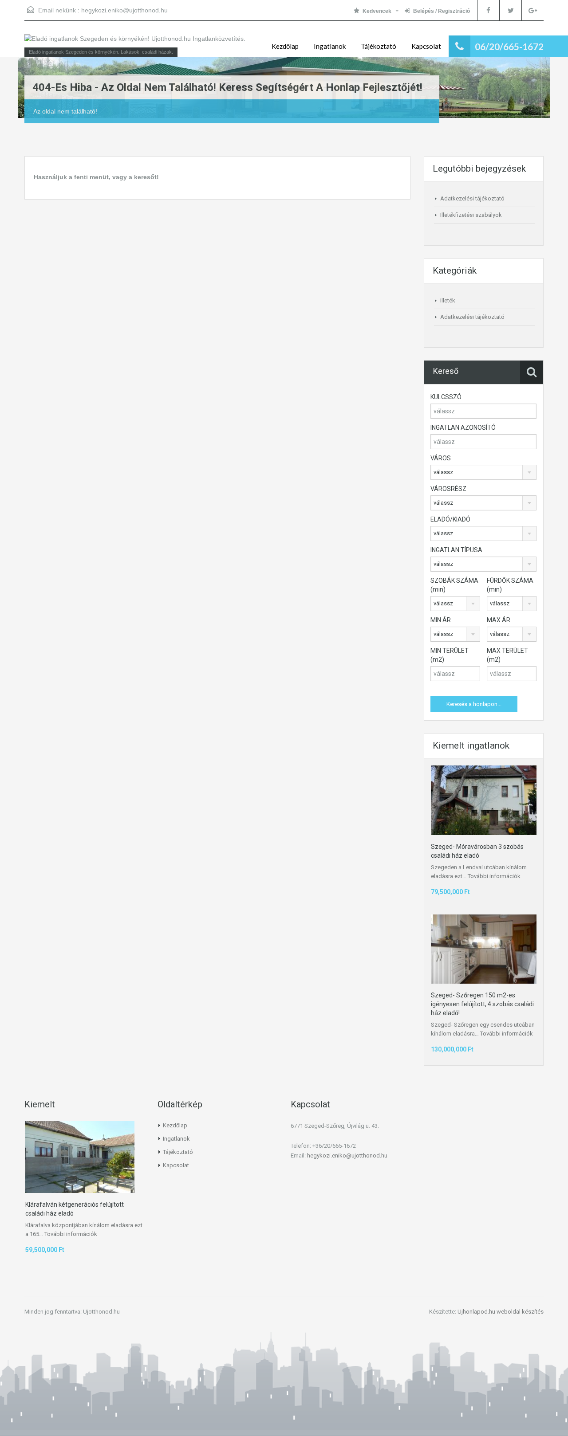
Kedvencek (377, 11)
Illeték (447, 300)
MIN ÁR (440, 620)
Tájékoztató (378, 46)
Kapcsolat (426, 46)
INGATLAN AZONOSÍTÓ (463, 427)
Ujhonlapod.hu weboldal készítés (501, 1311)
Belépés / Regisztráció (441, 11)
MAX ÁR (498, 620)
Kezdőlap (285, 46)
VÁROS (440, 458)
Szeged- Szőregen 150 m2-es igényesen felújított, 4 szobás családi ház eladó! (482, 1004)
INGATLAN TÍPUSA (456, 549)
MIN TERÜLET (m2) (449, 655)
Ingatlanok (330, 46)
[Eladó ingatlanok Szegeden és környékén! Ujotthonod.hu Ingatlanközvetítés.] (134, 43)
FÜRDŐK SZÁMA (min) (510, 585)
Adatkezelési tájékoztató (472, 198)
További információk (494, 876)
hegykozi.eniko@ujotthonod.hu (124, 10)
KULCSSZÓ (446, 396)
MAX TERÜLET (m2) (507, 655)
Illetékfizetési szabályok (471, 215)
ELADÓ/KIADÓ (450, 519)
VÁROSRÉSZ (448, 488)
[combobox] (483, 472)
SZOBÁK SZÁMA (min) (454, 585)
